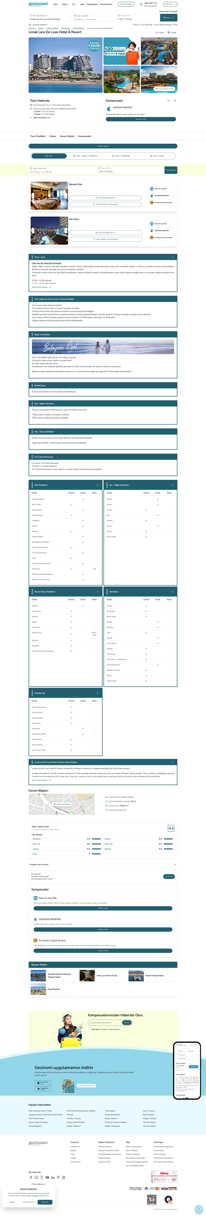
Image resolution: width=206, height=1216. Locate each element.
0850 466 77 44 (151, 3)
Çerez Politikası (132, 1150)
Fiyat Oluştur (171, 170)
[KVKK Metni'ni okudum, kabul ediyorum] (89, 1029)
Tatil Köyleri (110, 1111)
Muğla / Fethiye (149, 1118)
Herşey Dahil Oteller (76, 1122)
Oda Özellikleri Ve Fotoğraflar (107, 204)
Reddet (12, 1202)
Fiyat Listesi (103, 146)
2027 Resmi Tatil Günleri (163, 1162)
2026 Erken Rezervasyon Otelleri (81, 1111)
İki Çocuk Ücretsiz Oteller (116, 1122)
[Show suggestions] (70, 17)
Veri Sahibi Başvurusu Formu (109, 1154)
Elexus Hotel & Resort (38, 1122)
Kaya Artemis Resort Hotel (40, 1111)
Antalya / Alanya (74, 1118)
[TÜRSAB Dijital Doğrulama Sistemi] (164, 1177)
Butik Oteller (148, 1114)
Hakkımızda (75, 1146)
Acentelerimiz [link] (106, 4)
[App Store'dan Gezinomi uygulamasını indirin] (43, 1082)
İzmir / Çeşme (149, 1111)
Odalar (52, 136)
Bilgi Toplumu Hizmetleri (135, 1158)
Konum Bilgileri (67, 136)
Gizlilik (73, 1158)
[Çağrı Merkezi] (141, 4)
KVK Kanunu (75, 1162)
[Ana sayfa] (38, 4)
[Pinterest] (58, 1177)
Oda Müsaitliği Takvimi (107, 198)
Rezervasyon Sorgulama (163, 1146)
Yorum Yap (169, 876)
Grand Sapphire (35, 1126)
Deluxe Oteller (149, 1126)
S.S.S (73, 1154)
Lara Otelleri (65, 28)
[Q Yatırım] (168, 1200)
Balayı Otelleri (111, 1118)
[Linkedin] (53, 1177)
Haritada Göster (63, 804)
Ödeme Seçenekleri (134, 1146)
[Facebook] (31, 1177)
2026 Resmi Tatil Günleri (163, 1158)
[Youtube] (47, 1177)
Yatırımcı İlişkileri (126, 4)
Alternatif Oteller (112, 1114)
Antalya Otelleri (52, 28)
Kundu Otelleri (78, 28)
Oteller (40, 28)
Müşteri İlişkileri (104, 1158)
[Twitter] (42, 1177)
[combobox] (47, 19)
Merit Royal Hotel (36, 1118)
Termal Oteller (149, 1122)
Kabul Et (45, 1202)
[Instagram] (36, 1177)
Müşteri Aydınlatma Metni (108, 1150)
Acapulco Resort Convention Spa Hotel (45, 1114)
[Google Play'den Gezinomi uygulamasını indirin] (43, 1088)
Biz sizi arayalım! (151, 6)
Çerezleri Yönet (28, 1202)
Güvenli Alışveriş (104, 1146)
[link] (126, 4)
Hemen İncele (159, 121)
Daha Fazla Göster (40, 287)
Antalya (70, 1114)
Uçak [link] (82, 4)
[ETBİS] (152, 1200)
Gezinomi (32, 28)
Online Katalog (159, 1154)
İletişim (73, 1150)
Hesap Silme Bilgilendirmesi (137, 1162)
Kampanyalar (84, 136)
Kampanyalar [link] (92, 4)
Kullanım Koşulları (133, 1154)
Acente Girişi (159, 1150)
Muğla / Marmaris (112, 1126)
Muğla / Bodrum (74, 1126)
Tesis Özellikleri (38, 136)
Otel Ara (166, 17)
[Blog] (64, 1177)
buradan (35, 1196)
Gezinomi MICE (104, 1162)
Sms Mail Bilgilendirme (135, 1165)
